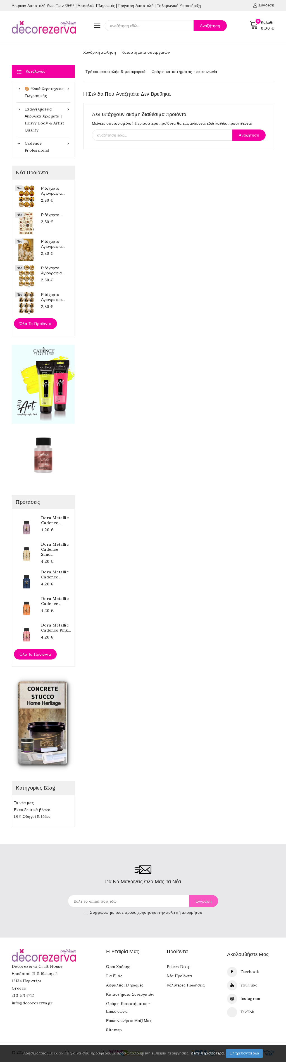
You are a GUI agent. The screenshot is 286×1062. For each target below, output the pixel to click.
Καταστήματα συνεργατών (145, 52)
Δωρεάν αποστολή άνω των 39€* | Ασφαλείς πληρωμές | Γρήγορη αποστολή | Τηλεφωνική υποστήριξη (106, 5)
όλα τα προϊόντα (35, 654)
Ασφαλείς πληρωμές (124, 985)
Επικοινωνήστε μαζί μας (129, 1020)
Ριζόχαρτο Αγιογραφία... (53, 191)
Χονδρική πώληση (99, 52)
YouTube (249, 985)
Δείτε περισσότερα (207, 1053)
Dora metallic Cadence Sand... (55, 549)
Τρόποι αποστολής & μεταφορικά (115, 71)
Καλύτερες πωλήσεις (186, 985)
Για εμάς (114, 975)
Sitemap (114, 1029)
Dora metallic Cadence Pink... (56, 628)
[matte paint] (43, 455)
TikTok (247, 1011)
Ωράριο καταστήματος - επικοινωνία (184, 71)
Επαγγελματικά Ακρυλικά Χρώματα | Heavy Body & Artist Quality (47, 120)
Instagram (250, 998)
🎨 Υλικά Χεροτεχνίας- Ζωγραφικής (47, 92)
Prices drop (178, 966)
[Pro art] (43, 384)
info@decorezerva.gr (32, 1003)
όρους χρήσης (138, 912)
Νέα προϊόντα (179, 975)
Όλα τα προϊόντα (35, 323)
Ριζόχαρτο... (51, 214)
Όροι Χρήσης (118, 966)
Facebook (249, 971)
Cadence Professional (47, 147)
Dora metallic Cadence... (55, 520)
